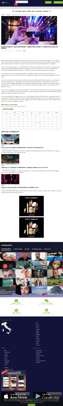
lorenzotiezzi (11, 51)
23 (56, 122)
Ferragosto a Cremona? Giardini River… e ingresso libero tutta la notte (24, 167)
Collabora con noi (9, 369)
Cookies (38, 359)
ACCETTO (31, 405)
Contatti (38, 362)
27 (6, 115)
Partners (6, 367)
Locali (6, 357)
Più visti (27, 249)
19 (23, 122)
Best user (38, 354)
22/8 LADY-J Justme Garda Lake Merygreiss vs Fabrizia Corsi (19, 187)
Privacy (37, 357)
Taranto (38, 329)
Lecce (37, 324)
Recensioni (39, 11)
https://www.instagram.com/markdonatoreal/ (13, 106)
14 (39, 120)
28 (14, 115)
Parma (37, 338)
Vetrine (6, 364)
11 (14, 120)
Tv (50, 11)
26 (23, 125)
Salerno (38, 341)
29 (23, 115)
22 (48, 122)
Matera (37, 331)
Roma (37, 328)
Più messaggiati (37, 249)
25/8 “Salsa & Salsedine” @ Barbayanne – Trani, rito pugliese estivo (22, 147)
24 (6, 125)
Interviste (45, 11)
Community (18, 11)
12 (23, 120)
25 (14, 125)
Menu (5, 2)
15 (48, 120)
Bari (37, 322)
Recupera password (40, 360)
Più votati (47, 249)
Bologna (38, 334)
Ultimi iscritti (6, 249)
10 (6, 120)
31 (39, 115)
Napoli (37, 326)
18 (14, 122)
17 (6, 122)
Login (48, 2)
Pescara (38, 340)
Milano (37, 333)
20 (31, 122)
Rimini (37, 343)
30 (31, 115)
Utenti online (18, 249)
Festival (29, 11)
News (33, 11)
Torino (37, 336)
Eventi (24, 11)
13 (31, 120)
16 (56, 120)
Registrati (58, 2)
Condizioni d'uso (40, 355)
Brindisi (38, 345)
